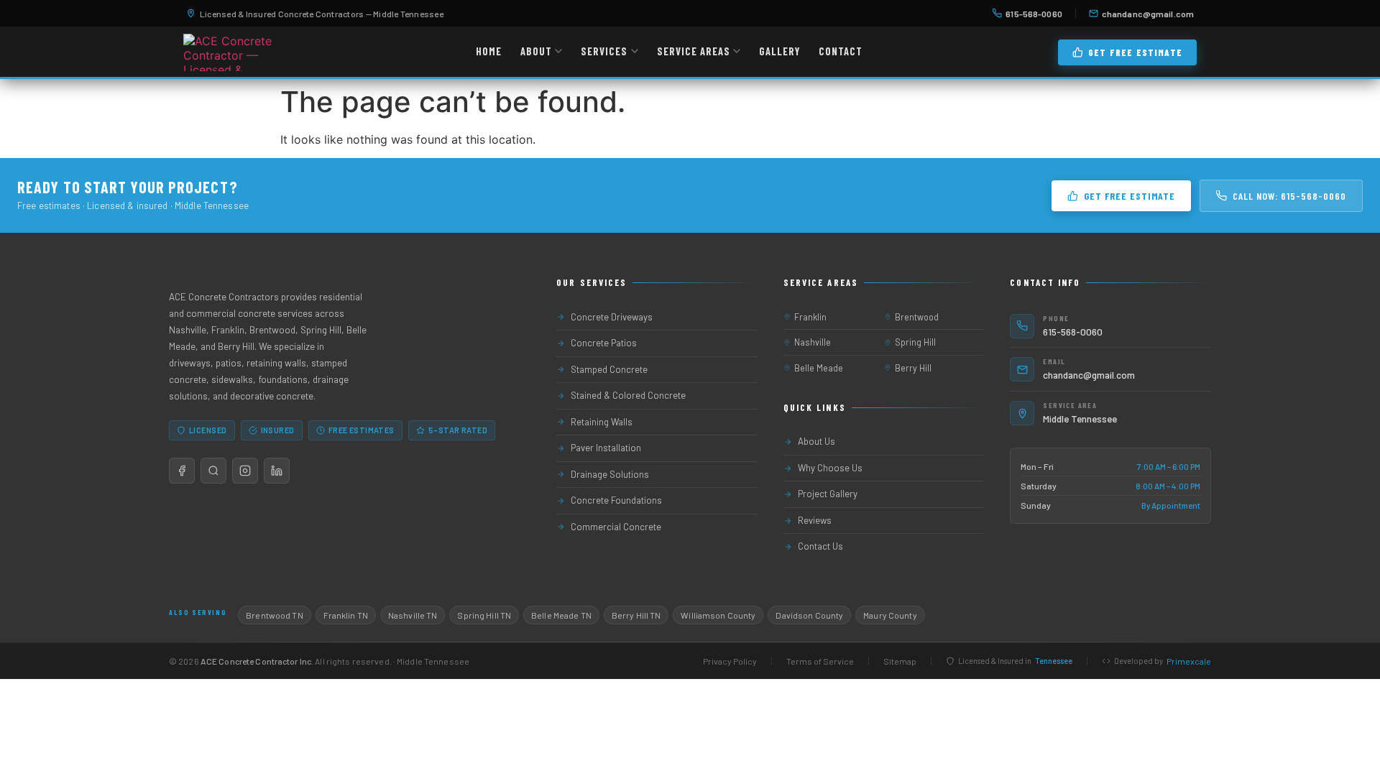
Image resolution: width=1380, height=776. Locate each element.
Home (489, 51)
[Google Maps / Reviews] (213, 471)
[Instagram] (245, 471)
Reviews (815, 520)
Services (604, 51)
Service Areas (693, 51)
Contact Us (820, 546)
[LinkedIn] (277, 471)
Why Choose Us (830, 468)
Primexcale (1189, 661)
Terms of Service (820, 661)
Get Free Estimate (1135, 52)
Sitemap (899, 661)
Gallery (779, 51)
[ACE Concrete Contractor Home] (231, 52)
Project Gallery (827, 493)
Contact (840, 51)
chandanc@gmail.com (1148, 14)
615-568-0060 (1034, 14)
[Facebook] (182, 471)
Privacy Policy (730, 661)
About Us (816, 441)
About (536, 51)
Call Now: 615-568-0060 (1289, 196)
